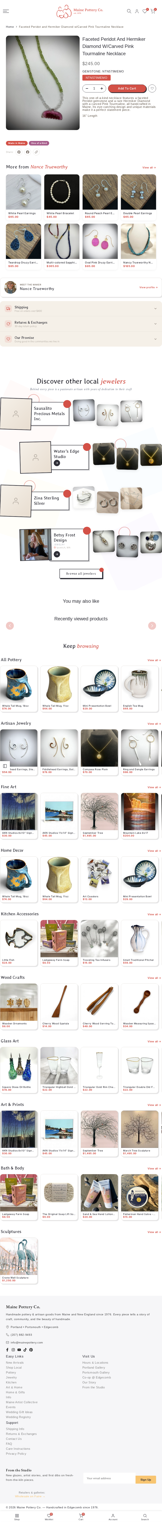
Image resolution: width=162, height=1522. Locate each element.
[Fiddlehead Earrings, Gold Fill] (108, 415)
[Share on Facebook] (27, 152)
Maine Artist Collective (22, 1402)
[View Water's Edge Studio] (57, 463)
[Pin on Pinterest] (19, 152)
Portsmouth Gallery (96, 1372)
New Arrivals (15, 1362)
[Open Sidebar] (5, 766)
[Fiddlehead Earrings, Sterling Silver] (84, 410)
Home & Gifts (15, 1392)
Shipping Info (15, 1429)
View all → (149, 167)
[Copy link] (36, 152)
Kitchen (11, 1382)
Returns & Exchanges (21, 1433)
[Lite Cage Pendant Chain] (103, 541)
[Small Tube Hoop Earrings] (108, 502)
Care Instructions (18, 1448)
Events (11, 1407)
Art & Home (14, 1387)
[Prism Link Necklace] (131, 498)
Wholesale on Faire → (30, 1496)
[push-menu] (6, 11)
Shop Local (14, 1367)
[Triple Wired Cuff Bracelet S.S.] (84, 497)
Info (8, 1397)
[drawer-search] (129, 11)
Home (10, 26)
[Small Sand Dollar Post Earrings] (127, 546)
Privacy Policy (16, 1453)
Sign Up (145, 1479)
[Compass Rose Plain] (103, 454)
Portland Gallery (93, 1367)
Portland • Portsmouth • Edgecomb (34, 1327)
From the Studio (93, 1387)
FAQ (9, 1443)
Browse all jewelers (81, 573)
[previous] (10, 626)
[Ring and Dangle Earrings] (131, 411)
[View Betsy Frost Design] (57, 554)
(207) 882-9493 (21, 1334)
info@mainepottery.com (27, 1342)
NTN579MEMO (96, 77)
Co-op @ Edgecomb (96, 1377)
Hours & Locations (95, 1362)
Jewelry (11, 1377)
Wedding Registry (18, 1417)
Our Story (89, 1382)
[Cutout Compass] (127, 459)
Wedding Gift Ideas (19, 1412)
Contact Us (14, 1438)
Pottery (11, 1372)
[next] (152, 626)
